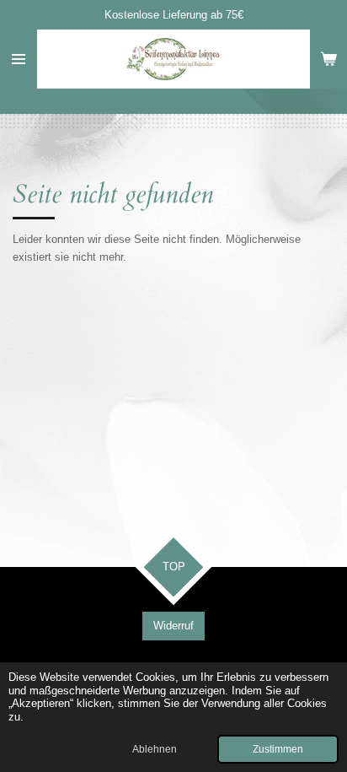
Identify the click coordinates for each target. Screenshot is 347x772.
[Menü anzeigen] (18, 59)
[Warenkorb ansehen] (328, 59)
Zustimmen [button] (278, 748)
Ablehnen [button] (154, 748)
